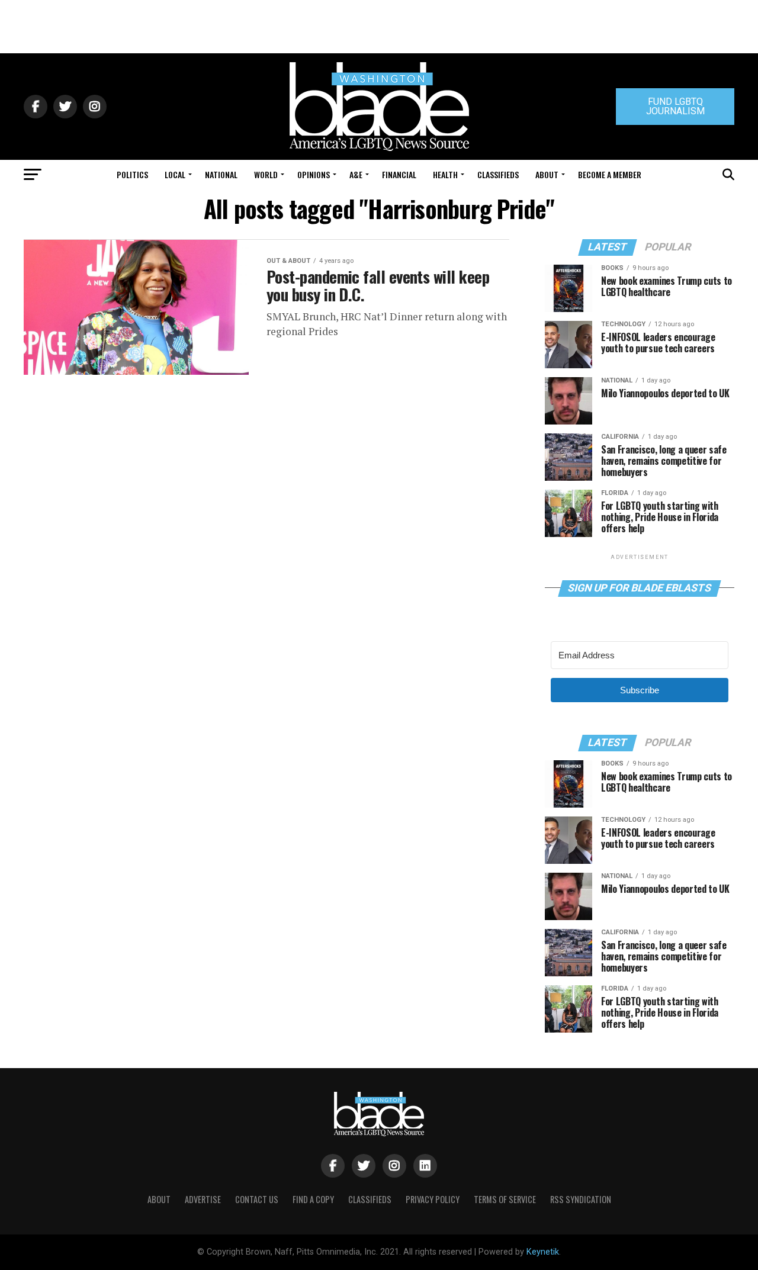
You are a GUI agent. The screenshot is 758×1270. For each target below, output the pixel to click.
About (546, 174)
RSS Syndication (580, 1199)
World (266, 174)
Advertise (203, 1199)
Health (445, 174)
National (221, 174)
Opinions (313, 174)
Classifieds (498, 174)
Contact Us (256, 1199)
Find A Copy (313, 1199)
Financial (399, 174)
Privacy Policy (433, 1199)
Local (175, 174)
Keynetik (542, 1252)
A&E (355, 174)
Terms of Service (505, 1199)
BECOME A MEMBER (609, 174)
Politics (132, 174)
